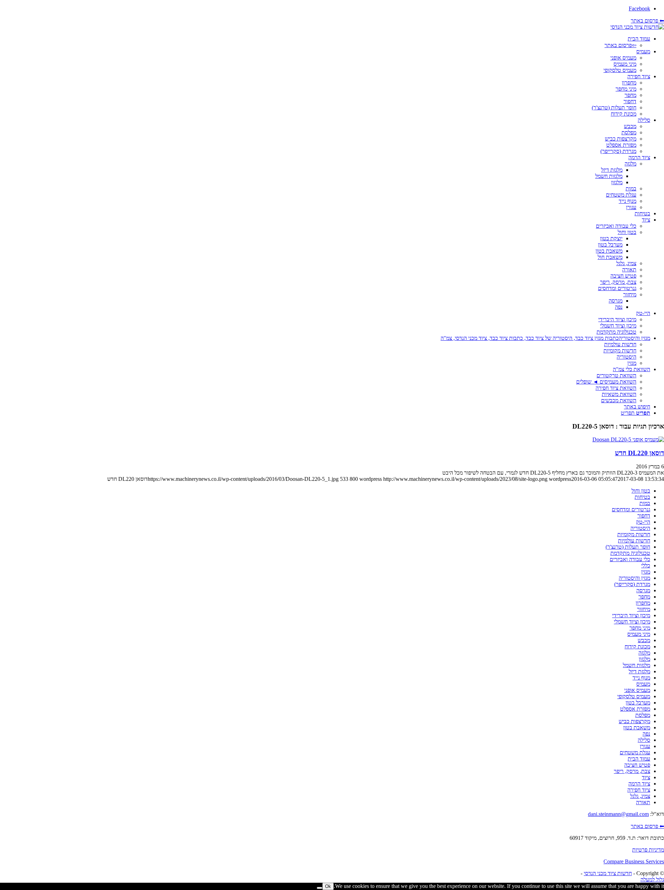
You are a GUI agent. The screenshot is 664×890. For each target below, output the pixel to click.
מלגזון (644, 659)
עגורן (645, 746)
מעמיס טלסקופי (633, 696)
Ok (328, 886)
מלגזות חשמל (636, 665)
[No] (319, 888)
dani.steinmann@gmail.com (618, 814)
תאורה (643, 802)
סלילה (644, 740)
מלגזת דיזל (639, 671)
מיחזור (643, 609)
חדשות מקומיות (633, 534)
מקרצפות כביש (634, 721)
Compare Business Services (633, 861)
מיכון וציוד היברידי (631, 615)
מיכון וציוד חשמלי (632, 621)
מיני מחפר (639, 628)
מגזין (645, 572)
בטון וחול (640, 491)
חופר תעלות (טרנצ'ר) (628, 547)
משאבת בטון (636, 727)
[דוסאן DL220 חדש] (628, 439)
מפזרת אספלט (635, 709)
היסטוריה (640, 528)
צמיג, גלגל (640, 796)
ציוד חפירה (638, 790)
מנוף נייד (641, 678)
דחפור (643, 516)
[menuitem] (325, 42)
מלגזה (644, 653)
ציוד (646, 777)
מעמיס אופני (637, 690)
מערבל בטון (638, 702)
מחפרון (643, 603)
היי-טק (643, 522)
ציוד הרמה (639, 783)
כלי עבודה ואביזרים (630, 559)
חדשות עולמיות (634, 540)
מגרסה (643, 590)
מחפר (644, 597)
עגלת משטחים (635, 752)
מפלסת (642, 715)
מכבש (644, 640)
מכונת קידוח (637, 646)
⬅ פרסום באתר (647, 21)
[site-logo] (637, 27)
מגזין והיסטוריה (634, 578)
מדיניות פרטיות (648, 850)
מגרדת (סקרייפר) (632, 584)
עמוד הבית (639, 759)
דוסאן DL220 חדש (639, 453)
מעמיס (643, 684)
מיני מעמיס (638, 634)
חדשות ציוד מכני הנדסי (608, 873)
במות (644, 503)
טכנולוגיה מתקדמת (630, 553)
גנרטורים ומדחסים (631, 509)
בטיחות (642, 497)
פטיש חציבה (637, 765)
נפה (646, 734)
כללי (645, 565)
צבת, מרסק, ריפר (632, 771)
